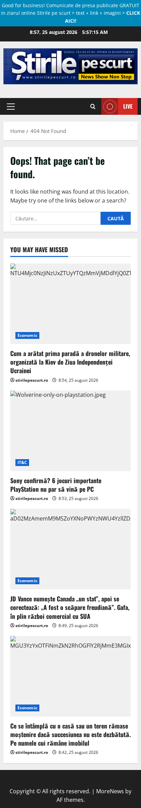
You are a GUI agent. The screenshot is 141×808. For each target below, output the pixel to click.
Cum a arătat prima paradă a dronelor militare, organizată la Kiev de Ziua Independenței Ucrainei (70, 362)
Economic (27, 335)
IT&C (22, 462)
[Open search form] (92, 106)
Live (127, 106)
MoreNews (110, 791)
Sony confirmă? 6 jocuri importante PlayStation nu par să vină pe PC (55, 484)
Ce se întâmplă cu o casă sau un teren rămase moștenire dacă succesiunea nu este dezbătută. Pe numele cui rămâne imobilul (70, 734)
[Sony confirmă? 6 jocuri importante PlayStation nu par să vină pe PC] (70, 431)
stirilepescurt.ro (31, 380)
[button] (10, 106)
